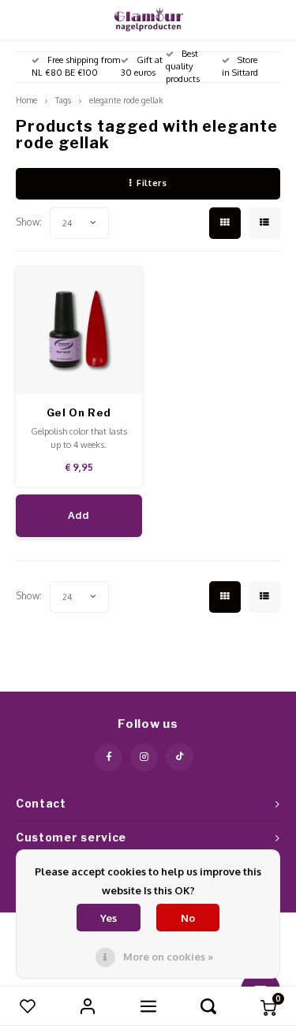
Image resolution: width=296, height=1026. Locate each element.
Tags (63, 100)
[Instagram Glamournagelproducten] (144, 757)
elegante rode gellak (126, 100)
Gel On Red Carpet (79, 413)
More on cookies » (168, 956)
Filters (152, 182)
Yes (108, 918)
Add (78, 515)
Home (26, 100)
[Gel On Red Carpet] (79, 330)
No (188, 918)
